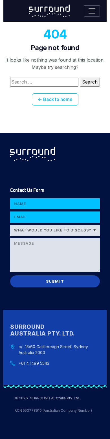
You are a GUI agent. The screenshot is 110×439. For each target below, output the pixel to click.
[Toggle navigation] (92, 11)
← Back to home (55, 99)
